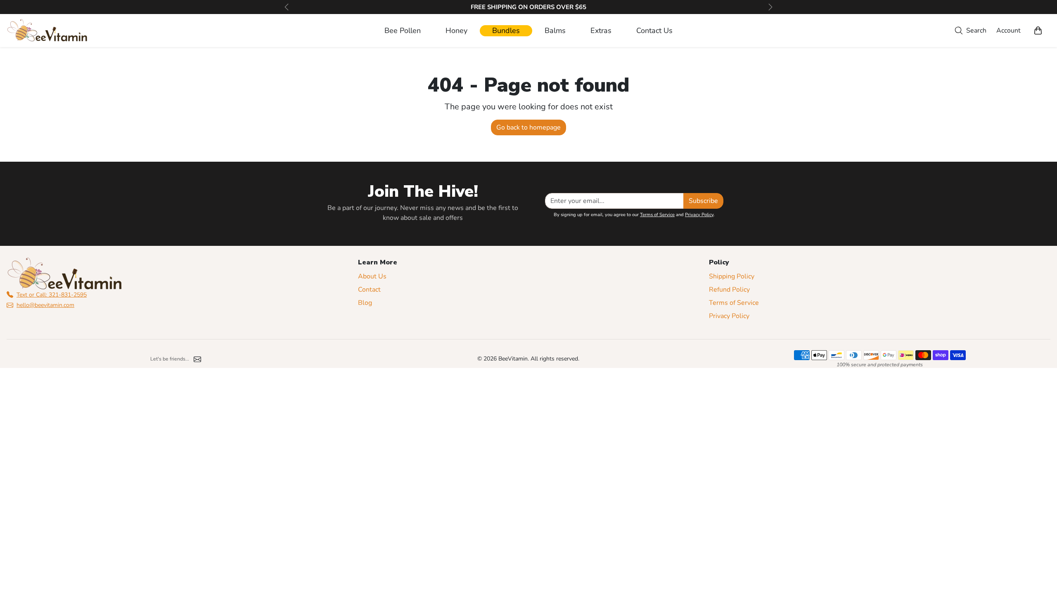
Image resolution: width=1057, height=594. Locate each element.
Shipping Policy (731, 276)
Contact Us (654, 30)
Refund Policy (729, 289)
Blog (365, 302)
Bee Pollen (402, 30)
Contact (369, 289)
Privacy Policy (699, 215)
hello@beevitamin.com (45, 305)
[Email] (197, 358)
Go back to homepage (528, 127)
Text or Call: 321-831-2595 (52, 295)
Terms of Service (657, 215)
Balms (555, 30)
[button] (968, 30)
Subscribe (703, 200)
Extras (600, 30)
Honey (456, 30)
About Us (372, 276)
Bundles (506, 30)
